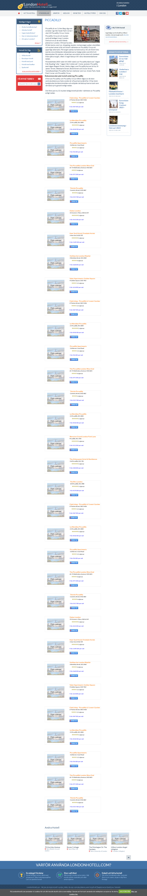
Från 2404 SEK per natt (76, 468)
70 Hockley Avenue (52, 847)
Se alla (37, 43)
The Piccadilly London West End (82, 166)
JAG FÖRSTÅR (125, 891)
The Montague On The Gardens (98, 848)
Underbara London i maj (124, 71)
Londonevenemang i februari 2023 (117, 126)
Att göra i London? (28, 39)
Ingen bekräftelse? (28, 33)
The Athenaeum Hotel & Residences (83, 459)
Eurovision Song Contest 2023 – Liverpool (118, 105)
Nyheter (77, 13)
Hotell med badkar (28, 64)
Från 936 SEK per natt (76, 152)
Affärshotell (26, 55)
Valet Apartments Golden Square (82, 278)
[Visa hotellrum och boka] (73, 112)
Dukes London (75, 211)
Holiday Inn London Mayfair (80, 256)
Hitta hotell (29, 13)
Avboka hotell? (27, 30)
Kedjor (66, 13)
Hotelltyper (90, 13)
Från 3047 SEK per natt (76, 107)
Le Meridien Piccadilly (78, 120)
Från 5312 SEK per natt (76, 445)
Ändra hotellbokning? (29, 27)
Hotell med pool (27, 61)
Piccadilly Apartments (78, 143)
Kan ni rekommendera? (30, 36)
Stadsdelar (44, 13)
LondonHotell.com (33, 887)
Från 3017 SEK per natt (77, 197)
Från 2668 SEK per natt (77, 265)
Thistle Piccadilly (76, 188)
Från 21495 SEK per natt (77, 242)
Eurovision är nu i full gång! (123, 58)
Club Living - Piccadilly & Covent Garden (84, 98)
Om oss (102, 13)
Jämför (56, 13)
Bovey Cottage (73, 847)
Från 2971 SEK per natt (76, 174)
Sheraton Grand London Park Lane (83, 437)
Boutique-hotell (27, 58)
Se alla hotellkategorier (30, 71)
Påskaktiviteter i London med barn (116, 92)
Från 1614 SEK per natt (76, 287)
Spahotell (25, 67)
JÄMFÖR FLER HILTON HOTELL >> (118, 42)
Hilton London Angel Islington (119, 848)
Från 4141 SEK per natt (77, 219)
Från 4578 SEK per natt (77, 490)
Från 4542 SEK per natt (77, 129)
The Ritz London (76, 482)
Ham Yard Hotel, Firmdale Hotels (82, 233)
